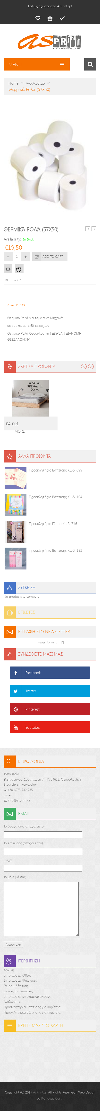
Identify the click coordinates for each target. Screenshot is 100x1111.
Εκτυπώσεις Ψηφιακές (20, 980)
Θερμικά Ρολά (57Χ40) (88, 229)
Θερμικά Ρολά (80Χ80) (94, 229)
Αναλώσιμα (35, 83)
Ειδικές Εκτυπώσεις (18, 991)
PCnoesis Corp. (52, 1098)
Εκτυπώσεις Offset (17, 975)
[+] (25, 256)
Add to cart (52, 256)
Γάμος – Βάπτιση (16, 985)
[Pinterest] (16, 709)
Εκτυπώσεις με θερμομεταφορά (27, 996)
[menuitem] (38, 18)
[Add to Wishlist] (19, 268)
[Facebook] (16, 673)
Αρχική (9, 970)
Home (13, 83)
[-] (8, 256)
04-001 (12, 424)
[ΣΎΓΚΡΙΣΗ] (8, 268)
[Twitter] (16, 691)
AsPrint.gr (40, 1092)
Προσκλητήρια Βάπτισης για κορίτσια (32, 1006)
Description (16, 304)
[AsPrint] (50, 43)
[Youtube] (16, 727)
